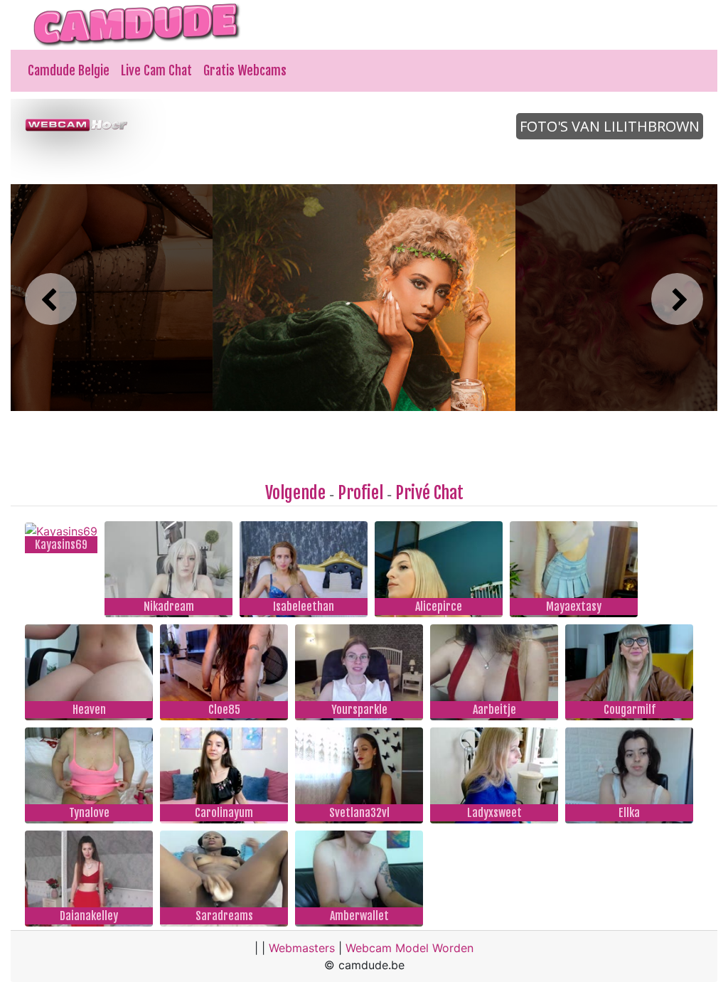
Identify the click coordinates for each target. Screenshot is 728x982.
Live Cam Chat (156, 70)
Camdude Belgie (68, 70)
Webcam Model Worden (409, 948)
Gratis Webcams (245, 70)
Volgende (295, 492)
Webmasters (302, 948)
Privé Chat (429, 492)
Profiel (360, 492)
